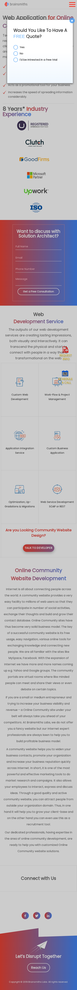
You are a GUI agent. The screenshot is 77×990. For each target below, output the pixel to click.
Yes (22, 47)
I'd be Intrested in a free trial (38, 60)
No (21, 53)
